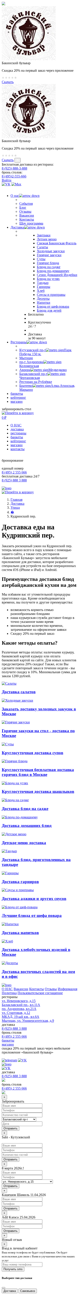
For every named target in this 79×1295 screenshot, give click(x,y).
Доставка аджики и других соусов (34, 898)
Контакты (26, 219)
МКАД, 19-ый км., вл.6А (20, 1017)
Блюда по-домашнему (53, 271)
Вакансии (26, 215)
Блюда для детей (49, 310)
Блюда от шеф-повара (53, 306)
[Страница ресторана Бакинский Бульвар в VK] (6, 184)
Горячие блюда (48, 263)
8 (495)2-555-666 (14, 176)
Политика (9, 993)
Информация (67, 989)
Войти (6, 180)
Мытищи (26, 358)
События (26, 203)
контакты (18, 449)
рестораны (18, 433)
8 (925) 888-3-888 (14, 168)
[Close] (3, 1287)
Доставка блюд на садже (25, 808)
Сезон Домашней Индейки (57, 275)
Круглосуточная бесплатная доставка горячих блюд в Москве (38, 772)
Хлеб (41, 291)
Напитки (43, 302)
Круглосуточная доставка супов (32, 752)
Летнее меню (47, 239)
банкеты (17, 393)
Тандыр (42, 283)
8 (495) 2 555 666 (14, 472)
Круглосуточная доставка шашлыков (38, 791)
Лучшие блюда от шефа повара (32, 915)
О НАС (16, 425)
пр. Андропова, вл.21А (19, 1009)
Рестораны (19, 342)
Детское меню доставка (24, 842)
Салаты (42, 247)
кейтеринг (18, 397)
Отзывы (25, 211)
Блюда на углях (48, 279)
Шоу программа (31, 223)
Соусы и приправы (51, 294)
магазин (17, 401)
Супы (41, 259)
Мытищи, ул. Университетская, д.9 (28, 1020)
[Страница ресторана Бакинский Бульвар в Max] (16, 184)
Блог (22, 207)
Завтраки (43, 235)
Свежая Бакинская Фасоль (56, 243)
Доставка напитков (20, 932)
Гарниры (43, 287)
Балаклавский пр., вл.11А (21, 1005)
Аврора (43, 370)
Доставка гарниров (20, 881)
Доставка (17, 227)
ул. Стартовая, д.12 (16, 1013)
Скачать (8, 82)
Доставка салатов (19, 692)
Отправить (11, 1159)
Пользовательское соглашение (40, 993)
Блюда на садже (48, 267)
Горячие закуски (49, 255)
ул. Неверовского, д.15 (19, 1001)
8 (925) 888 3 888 (14, 480)
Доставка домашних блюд (27, 825)
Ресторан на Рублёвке (35, 382)
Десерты (43, 298)
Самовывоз (27, 1291)
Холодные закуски (51, 251)
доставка (17, 429)
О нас (15, 196)
